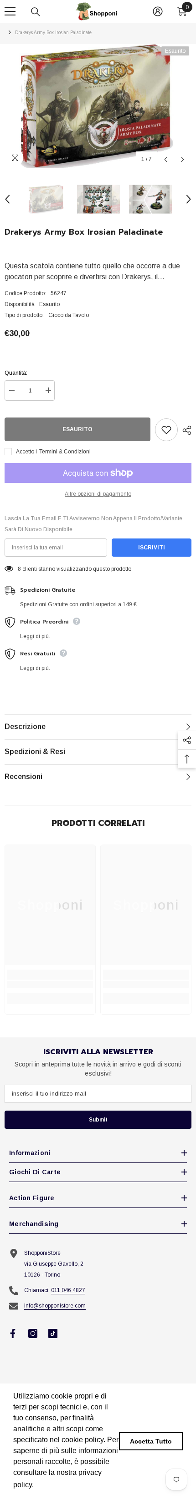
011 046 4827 (68, 1290)
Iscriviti (151, 547)
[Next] (183, 159)
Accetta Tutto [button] (151, 1441)
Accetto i (26, 451)
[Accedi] (158, 11)
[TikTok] (52, 1333)
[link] (50, 984)
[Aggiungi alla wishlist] (166, 429)
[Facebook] (12, 1333)
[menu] (10, 11)
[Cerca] (35, 11)
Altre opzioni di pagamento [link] (98, 494)
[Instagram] (32, 1333)
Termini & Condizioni (65, 451)
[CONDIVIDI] (184, 430)
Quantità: (16, 373)
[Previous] (166, 159)
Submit (98, 1120)
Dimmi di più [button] (57, 1485)
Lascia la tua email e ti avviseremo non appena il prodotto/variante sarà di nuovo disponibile (93, 524)
